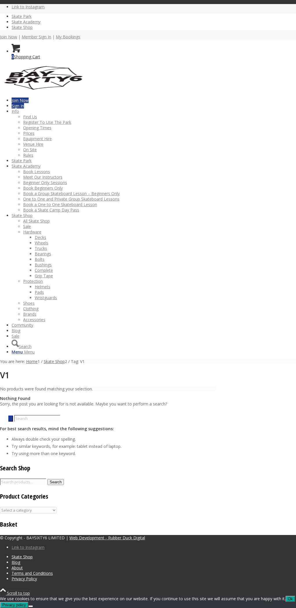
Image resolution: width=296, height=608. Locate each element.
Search (56, 482)
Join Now (8, 37)
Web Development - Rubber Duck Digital (107, 537)
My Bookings (68, 37)
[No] (30, 606)
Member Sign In (36, 37)
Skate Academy (26, 22)
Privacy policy (14, 605)
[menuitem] (154, 16)
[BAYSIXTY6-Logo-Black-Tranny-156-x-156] (43, 90)
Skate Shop (22, 27)
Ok (290, 599)
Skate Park (22, 16)
